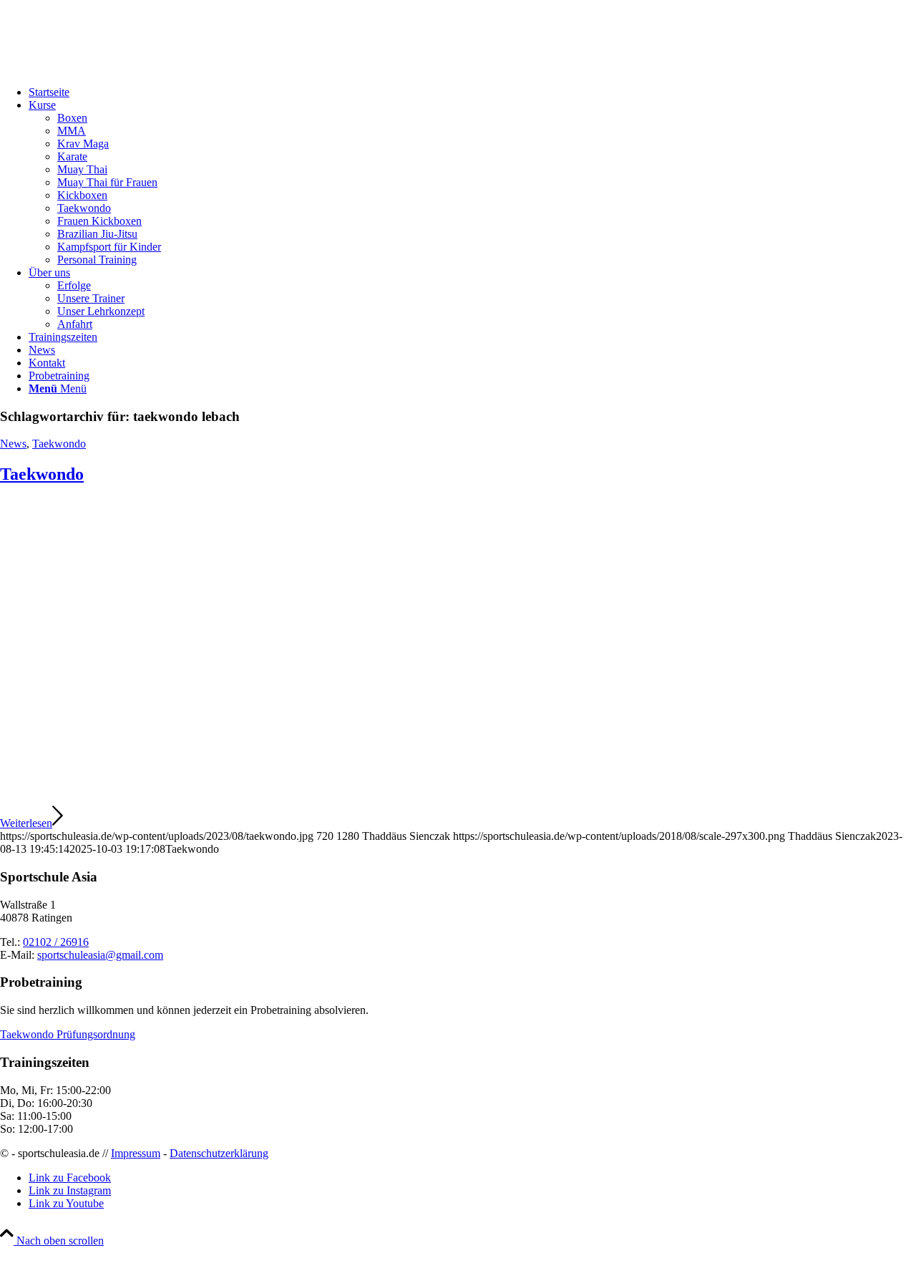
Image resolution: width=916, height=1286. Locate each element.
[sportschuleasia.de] (107, 68)
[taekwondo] (433, 797)
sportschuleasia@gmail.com (100, 955)
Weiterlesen (26, 823)
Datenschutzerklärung (219, 1153)
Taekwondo (59, 443)
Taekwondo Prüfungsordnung (67, 1034)
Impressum (135, 1153)
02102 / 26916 (56, 942)
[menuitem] (472, 92)
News (13, 443)
